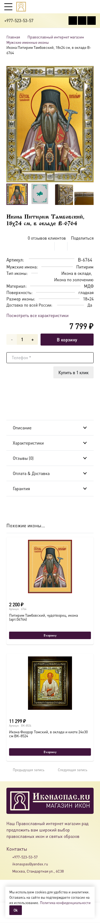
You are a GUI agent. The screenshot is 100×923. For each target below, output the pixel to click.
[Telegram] (91, 20)
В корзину (67, 339)
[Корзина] (83, 6)
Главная (13, 36)
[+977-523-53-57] (9, 857)
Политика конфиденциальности (65, 902)
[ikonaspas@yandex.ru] (9, 864)
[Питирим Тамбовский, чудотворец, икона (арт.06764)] (50, 566)
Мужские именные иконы (27, 42)
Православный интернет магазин (55, 36)
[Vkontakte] (73, 20)
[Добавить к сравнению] (89, 246)
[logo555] (21, 6)
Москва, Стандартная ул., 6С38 (38, 871)
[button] (8, 7)
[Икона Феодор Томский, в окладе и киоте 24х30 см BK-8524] (50, 683)
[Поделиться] (48, 246)
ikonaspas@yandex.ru (30, 863)
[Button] (93, 6)
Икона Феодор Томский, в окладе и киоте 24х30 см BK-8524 (48, 733)
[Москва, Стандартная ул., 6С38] (9, 871)
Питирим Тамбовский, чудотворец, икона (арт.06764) (43, 617)
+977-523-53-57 (25, 856)
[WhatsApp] (82, 20)
